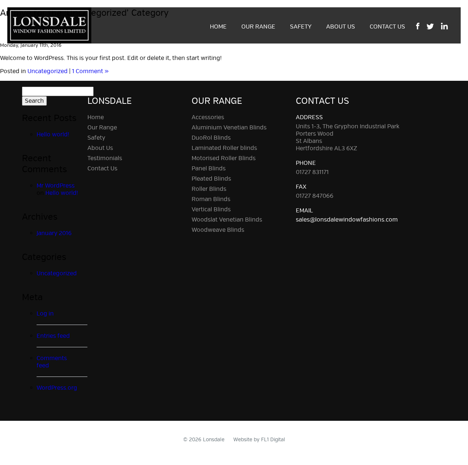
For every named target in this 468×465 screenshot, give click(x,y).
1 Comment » (90, 71)
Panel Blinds (209, 168)
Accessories (208, 117)
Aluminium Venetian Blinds (229, 127)
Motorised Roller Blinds (224, 158)
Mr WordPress (56, 185)
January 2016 (54, 233)
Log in (45, 313)
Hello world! (53, 134)
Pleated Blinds (211, 178)
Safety (301, 26)
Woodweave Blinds (218, 230)
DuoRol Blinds (211, 137)
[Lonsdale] (49, 24)
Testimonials (104, 158)
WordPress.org (57, 388)
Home (218, 26)
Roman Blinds (211, 199)
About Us (340, 26)
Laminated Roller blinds (224, 148)
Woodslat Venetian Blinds (227, 219)
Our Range (258, 26)
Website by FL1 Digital (259, 439)
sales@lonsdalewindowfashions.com (347, 219)
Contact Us (387, 26)
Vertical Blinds (211, 209)
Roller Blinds (209, 189)
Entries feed (53, 336)
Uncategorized (47, 71)
